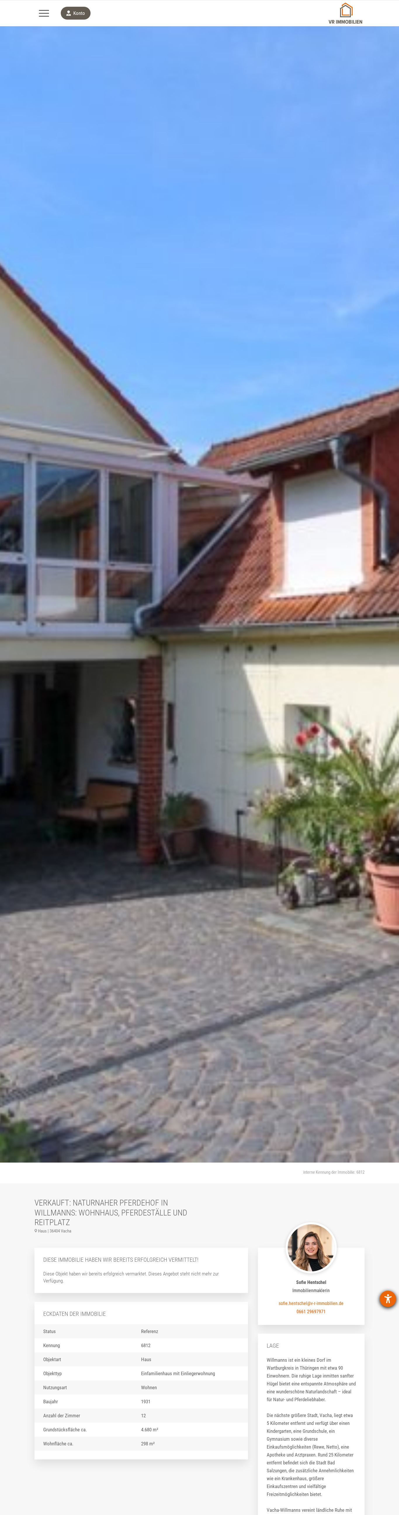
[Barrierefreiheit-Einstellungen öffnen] (388, 1299)
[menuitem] (44, 13)
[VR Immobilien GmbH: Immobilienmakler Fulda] (345, 13)
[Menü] (44, 13)
